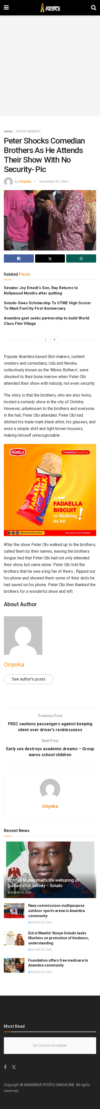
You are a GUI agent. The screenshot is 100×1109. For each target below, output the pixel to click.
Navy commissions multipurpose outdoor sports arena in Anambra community (56, 911)
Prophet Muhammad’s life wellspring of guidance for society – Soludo (43, 883)
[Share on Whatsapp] (81, 258)
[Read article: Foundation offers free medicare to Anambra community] (14, 965)
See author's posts (28, 679)
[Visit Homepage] (50, 8)
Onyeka (25, 181)
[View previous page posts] (45, 339)
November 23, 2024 (53, 181)
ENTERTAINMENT (28, 131)
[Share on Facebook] (19, 258)
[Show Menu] (6, 7)
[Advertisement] (50, 65)
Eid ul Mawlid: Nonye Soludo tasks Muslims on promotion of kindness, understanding (58, 938)
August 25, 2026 (20, 892)
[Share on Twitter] (50, 258)
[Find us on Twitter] (14, 1067)
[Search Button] (93, 7)
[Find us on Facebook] (5, 1067)
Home (8, 131)
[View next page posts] (54, 339)
